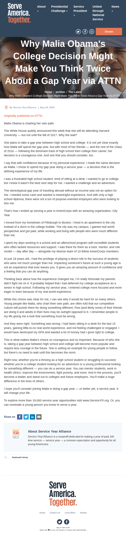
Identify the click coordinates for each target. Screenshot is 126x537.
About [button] (41, 6)
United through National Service (98, 13)
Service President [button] (80, 9)
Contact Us (55, 513)
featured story (20, 457)
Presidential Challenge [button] (59, 9)
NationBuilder (81, 530)
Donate (109, 31)
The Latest (75, 92)
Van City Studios (58, 530)
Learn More (70, 513)
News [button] (115, 6)
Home (48, 92)
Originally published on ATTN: (23, 115)
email (68, 527)
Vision (42, 513)
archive (60, 92)
